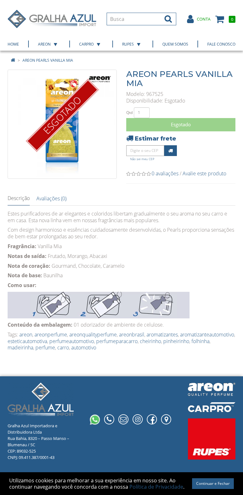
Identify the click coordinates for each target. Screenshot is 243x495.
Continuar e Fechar (213, 483)
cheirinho (150, 341)
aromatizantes (162, 334)
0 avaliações (165, 173)
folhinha (200, 341)
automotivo (83, 347)
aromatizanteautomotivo (207, 334)
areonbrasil (131, 334)
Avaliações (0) (51, 198)
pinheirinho (176, 341)
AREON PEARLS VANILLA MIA (47, 60)
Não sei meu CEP (142, 159)
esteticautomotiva (27, 341)
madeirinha (20, 347)
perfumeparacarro (117, 341)
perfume (45, 347)
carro (63, 347)
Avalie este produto (204, 173)
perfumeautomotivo (71, 341)
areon (25, 334)
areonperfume (50, 334)
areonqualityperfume (93, 334)
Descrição (19, 198)
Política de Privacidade (156, 486)
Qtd (129, 112)
